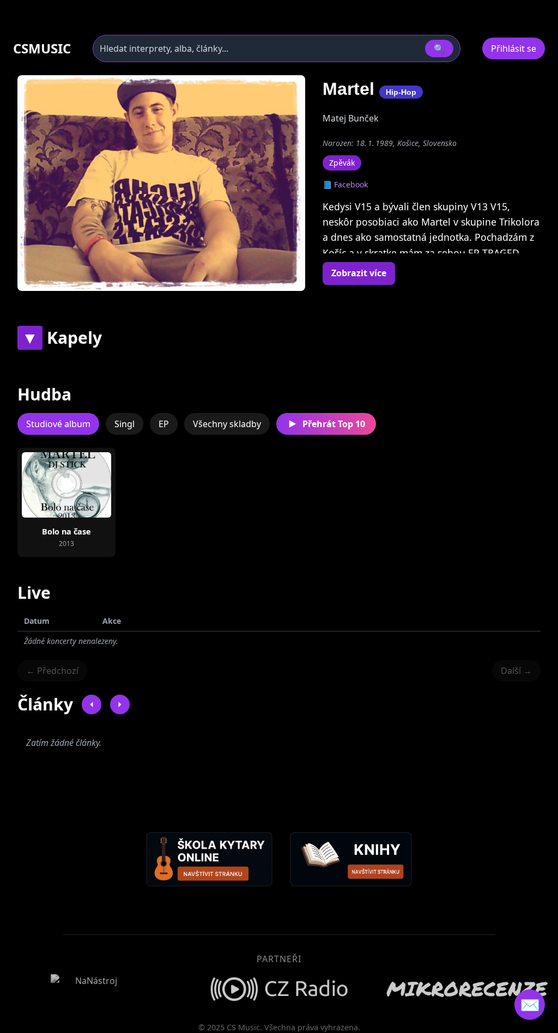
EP (164, 424)
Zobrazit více (358, 273)
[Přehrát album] (49, 485)
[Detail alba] (84, 485)
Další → (516, 671)
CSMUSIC (42, 48)
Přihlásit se (513, 48)
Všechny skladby (227, 424)
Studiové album (58, 424)
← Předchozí (52, 671)
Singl (124, 424)
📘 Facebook (345, 184)
